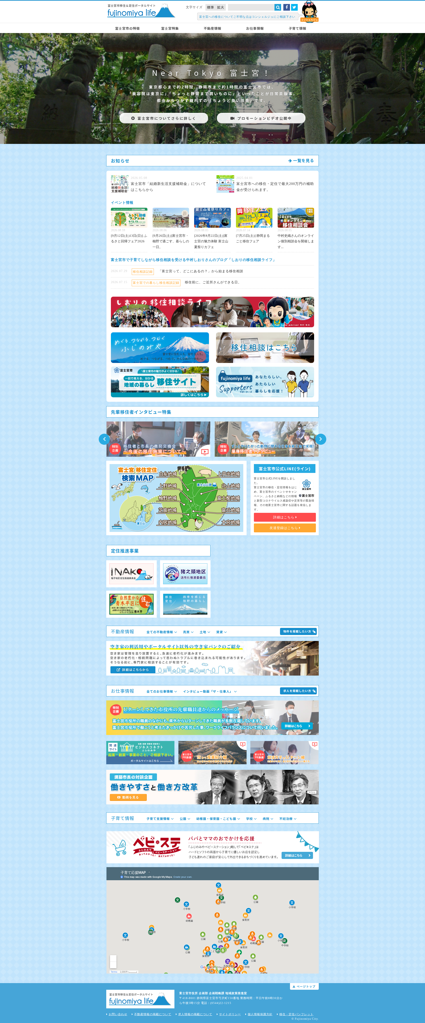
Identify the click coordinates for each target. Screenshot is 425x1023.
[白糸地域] (168, 473)
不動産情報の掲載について (152, 1014)
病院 (266, 818)
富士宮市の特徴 (127, 28)
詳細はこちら (284, 517)
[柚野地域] (167, 498)
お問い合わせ (118, 1014)
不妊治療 (286, 818)
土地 (203, 632)
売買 (186, 632)
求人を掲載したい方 (297, 691)
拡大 (220, 7)
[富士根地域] (228, 498)
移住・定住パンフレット (296, 1014)
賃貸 (219, 632)
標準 (210, 7)
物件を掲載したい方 (297, 631)
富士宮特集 (170, 28)
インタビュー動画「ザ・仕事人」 (208, 691)
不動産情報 (212, 28)
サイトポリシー (230, 1014)
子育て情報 (297, 28)
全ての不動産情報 (160, 632)
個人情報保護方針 (260, 1014)
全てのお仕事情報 (160, 691)
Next (320, 439)
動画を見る (130, 797)
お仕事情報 (255, 28)
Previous (104, 439)
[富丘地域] (230, 510)
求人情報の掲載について (195, 1014)
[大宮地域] (230, 522)
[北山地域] (230, 485)
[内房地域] (167, 522)
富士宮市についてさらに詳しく (166, 118)
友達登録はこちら (284, 528)
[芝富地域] (167, 510)
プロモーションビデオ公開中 (264, 118)
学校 (249, 818)
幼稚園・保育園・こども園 (216, 818)
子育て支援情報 (158, 818)
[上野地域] (167, 485)
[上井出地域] (228, 473)
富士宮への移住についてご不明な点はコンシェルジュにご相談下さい (247, 16)
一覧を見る (303, 160)
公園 (183, 818)
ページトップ (304, 986)
